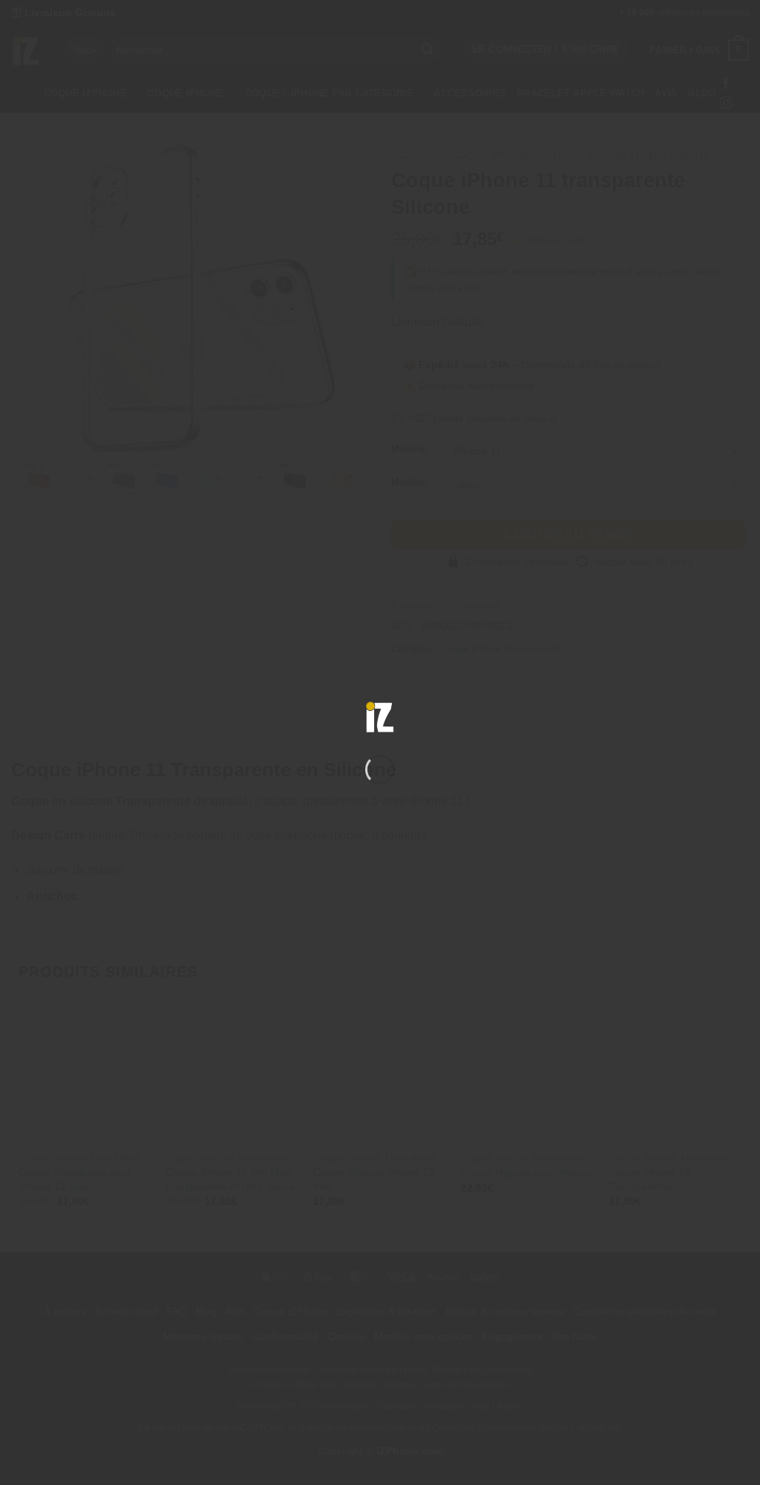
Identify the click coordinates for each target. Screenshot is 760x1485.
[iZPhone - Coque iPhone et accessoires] (380, 716)
